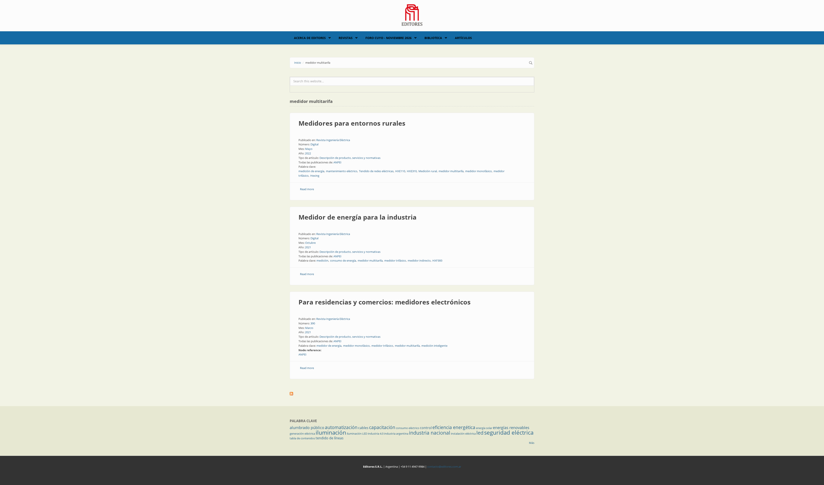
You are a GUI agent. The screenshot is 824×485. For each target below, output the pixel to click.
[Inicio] (412, 15)
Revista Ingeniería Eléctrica (333, 140)
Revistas (346, 38)
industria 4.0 (375, 433)
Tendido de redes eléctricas (376, 171)
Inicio (297, 63)
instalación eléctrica (463, 433)
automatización (341, 427)
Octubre (310, 243)
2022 (308, 153)
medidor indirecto (419, 260)
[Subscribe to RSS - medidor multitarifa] (412, 393)
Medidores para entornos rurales (351, 123)
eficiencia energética (453, 427)
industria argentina (396, 433)
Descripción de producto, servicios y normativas (350, 158)
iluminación (331, 432)
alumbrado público (307, 427)
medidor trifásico (395, 260)
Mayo (308, 149)
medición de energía (311, 171)
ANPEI (337, 162)
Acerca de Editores (310, 38)
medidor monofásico (478, 171)
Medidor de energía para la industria (357, 217)
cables (363, 427)
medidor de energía (329, 346)
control (426, 427)
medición (322, 260)
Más (531, 443)
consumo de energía (343, 260)
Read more (307, 189)
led (479, 432)
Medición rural (427, 171)
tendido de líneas (330, 438)
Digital (314, 144)
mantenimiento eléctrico (341, 171)
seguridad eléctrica (508, 432)
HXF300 (437, 260)
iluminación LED (357, 433)
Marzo (309, 328)
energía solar (484, 428)
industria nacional (429, 432)
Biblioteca (433, 38)
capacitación (382, 427)
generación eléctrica (302, 433)
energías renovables (511, 427)
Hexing (314, 176)
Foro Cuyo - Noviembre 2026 (388, 38)
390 (313, 323)
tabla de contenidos (302, 438)
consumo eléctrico (407, 428)
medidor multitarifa (451, 171)
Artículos (463, 38)
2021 (308, 247)
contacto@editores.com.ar (444, 466)
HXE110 (400, 171)
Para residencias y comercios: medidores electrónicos (384, 302)
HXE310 (412, 171)
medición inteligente (434, 346)
